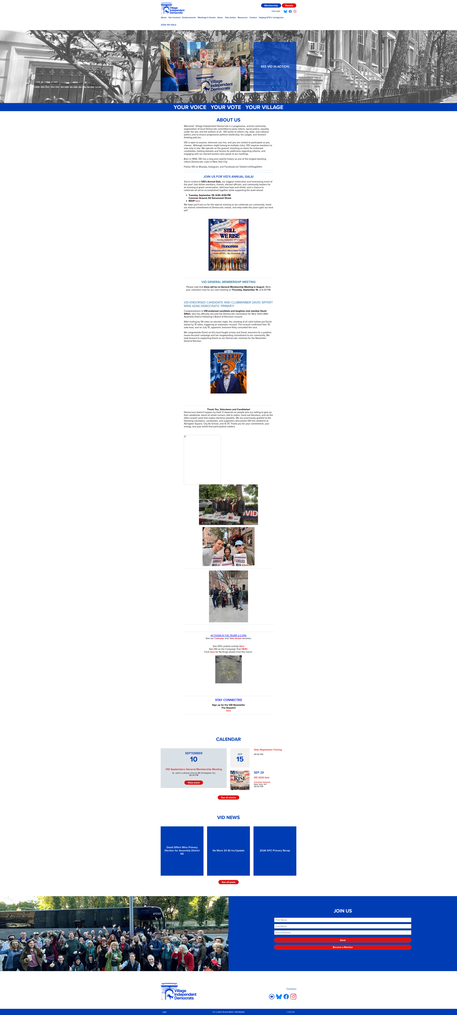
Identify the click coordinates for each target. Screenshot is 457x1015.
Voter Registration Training (268, 749)
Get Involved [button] (174, 17)
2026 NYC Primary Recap (275, 850)
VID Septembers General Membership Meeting (194, 769)
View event (194, 782)
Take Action (230, 17)
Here (241, 646)
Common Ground (262, 782)
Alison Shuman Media (225, 1012)
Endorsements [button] (189, 17)
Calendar (219, 638)
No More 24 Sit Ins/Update (228, 850)
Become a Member (343, 947)
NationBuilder (240, 1012)
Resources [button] (243, 17)
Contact (253, 17)
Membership (271, 5)
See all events (228, 797)
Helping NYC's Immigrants (271, 17)
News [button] (220, 17)
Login (164, 1012)
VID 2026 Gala (261, 777)
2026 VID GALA (168, 24)
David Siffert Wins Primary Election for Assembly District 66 (182, 850)
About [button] (163, 17)
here (197, 201)
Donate (289, 5)
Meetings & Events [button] (207, 17)
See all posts (228, 882)
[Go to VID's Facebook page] (290, 11)
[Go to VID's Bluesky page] (285, 11)
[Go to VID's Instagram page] (294, 11)
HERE (244, 649)
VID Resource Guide (274, 66)
